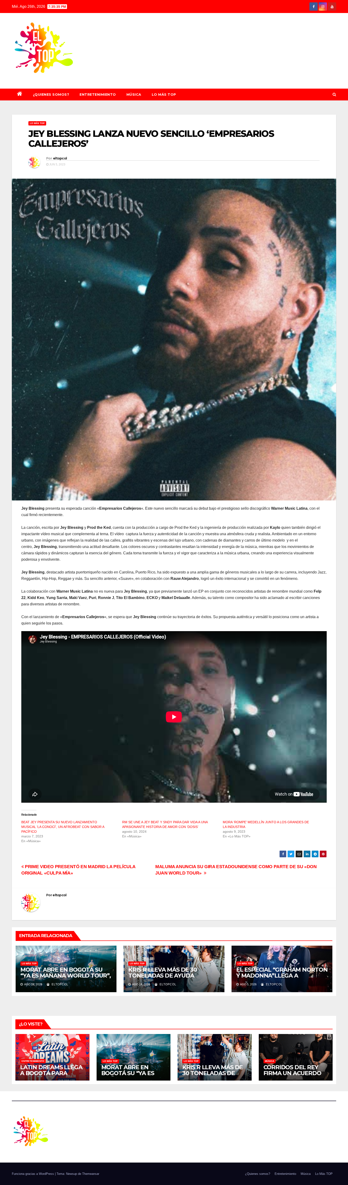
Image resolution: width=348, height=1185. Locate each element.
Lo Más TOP (164, 94)
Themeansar (90, 1174)
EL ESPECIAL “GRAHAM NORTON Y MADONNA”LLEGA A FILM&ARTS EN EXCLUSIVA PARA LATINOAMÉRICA (282, 978)
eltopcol (60, 158)
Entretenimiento (98, 94)
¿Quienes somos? (51, 94)
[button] (334, 94)
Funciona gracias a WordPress (33, 1174)
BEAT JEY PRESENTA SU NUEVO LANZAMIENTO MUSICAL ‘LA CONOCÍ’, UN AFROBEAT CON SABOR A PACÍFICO (62, 826)
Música (133, 94)
